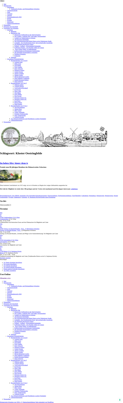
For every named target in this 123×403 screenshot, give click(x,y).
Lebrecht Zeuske (19, 117)
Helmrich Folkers (19, 70)
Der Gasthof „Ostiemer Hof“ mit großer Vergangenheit (30, 36)
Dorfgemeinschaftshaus (64, 195)
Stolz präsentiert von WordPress (44, 402)
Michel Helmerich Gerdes (21, 77)
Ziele (8, 12)
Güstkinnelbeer (4, 219)
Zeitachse (13, 57)
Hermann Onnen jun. (20, 98)
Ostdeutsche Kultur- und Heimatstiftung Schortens (25, 9)
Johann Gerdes (18, 75)
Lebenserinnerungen (16, 120)
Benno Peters (18, 102)
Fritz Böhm (17, 65)
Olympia (10, 197)
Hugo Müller (18, 94)
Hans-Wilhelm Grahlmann (21, 78)
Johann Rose (18, 109)
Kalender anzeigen (5, 258)
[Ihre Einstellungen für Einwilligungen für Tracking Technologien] (120, 400)
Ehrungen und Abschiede (11, 26)
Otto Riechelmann (19, 107)
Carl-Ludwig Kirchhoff (21, 88)
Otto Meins (17, 93)
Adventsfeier (3, 241)
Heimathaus (10, 7)
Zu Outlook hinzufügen (10, 266)
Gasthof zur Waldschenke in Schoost (24, 38)
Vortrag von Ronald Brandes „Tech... (10, 230)
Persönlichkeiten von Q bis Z (19, 106)
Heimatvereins (109, 195)
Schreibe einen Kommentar (47, 197)
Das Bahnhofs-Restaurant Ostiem (23, 44)
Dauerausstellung (52, 195)
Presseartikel (7, 122)
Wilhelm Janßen (19, 85)
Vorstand (9, 14)
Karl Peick (17, 101)
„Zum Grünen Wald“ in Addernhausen (25, 49)
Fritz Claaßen (18, 67)
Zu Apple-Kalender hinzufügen (12, 267)
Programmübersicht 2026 (14, 17)
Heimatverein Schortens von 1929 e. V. (11, 402)
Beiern (2, 253)
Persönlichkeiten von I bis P (19, 83)
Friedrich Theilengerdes (21, 114)
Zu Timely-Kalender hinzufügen (13, 262)
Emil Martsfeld (76, 195)
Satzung (9, 15)
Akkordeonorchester (41, 195)
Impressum (10, 22)
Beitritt (9, 18)
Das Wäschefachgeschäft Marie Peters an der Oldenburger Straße (33, 41)
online (5, 278)
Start (5, 4)
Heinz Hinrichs (18, 81)
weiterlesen (74, 189)
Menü (2, 1)
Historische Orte (15, 33)
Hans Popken (18, 104)
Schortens (10, 30)
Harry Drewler (18, 68)
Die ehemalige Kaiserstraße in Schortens (25, 52)
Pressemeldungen (5, 195)
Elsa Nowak (17, 96)
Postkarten (17, 56)
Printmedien (7, 25)
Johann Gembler (19, 73)
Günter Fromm (18, 72)
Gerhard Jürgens (19, 86)
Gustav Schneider (19, 112)
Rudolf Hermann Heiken (21, 80)
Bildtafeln (13, 31)
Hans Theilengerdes (20, 115)
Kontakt (9, 20)
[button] (3, 259)
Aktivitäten (32, 195)
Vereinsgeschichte (12, 10)
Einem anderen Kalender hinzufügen (14, 269)
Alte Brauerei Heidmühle (21, 39)
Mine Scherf (17, 110)
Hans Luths (17, 91)
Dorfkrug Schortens (20, 54)
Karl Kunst (17, 89)
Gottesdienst (84, 195)
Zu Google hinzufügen (10, 264)
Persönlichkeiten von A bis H (19, 60)
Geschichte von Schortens (11, 28)
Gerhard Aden (18, 62)
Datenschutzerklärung (13, 23)
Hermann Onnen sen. (20, 99)
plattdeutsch (17, 197)
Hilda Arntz (17, 64)
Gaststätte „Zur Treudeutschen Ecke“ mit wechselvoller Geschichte (33, 43)
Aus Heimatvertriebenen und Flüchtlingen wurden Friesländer (28, 119)
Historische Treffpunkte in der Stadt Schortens (27, 35)
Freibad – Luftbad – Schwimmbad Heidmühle (27, 46)
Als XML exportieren (10, 270)
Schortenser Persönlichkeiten (15, 59)
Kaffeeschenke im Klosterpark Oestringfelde (27, 51)
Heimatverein (7, 5)
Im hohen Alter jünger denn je (14, 163)
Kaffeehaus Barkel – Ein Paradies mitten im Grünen (29, 47)
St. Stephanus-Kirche (34, 197)
